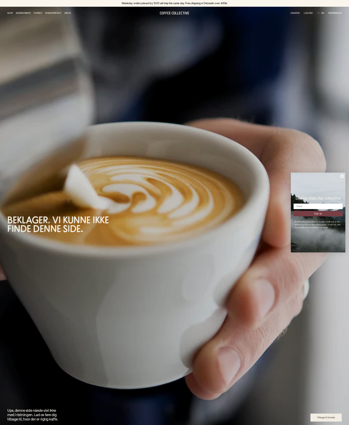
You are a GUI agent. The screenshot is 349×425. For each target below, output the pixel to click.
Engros (295, 13)
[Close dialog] (342, 176)
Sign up (318, 213)
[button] (335, 13)
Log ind (308, 13)
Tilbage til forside (326, 417)
